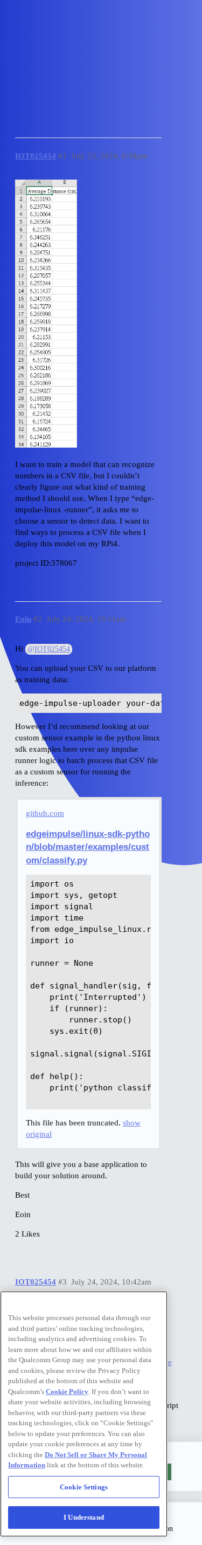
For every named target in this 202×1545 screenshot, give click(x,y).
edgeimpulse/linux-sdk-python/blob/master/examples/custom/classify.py (88, 846)
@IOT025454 (48, 649)
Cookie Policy (67, 1392)
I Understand (84, 1517)
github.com (45, 813)
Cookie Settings (84, 1487)
